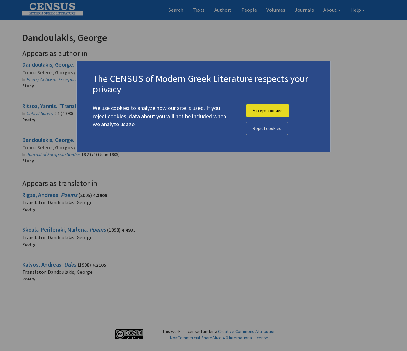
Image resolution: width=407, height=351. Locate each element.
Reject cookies (267, 128)
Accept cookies (268, 110)
